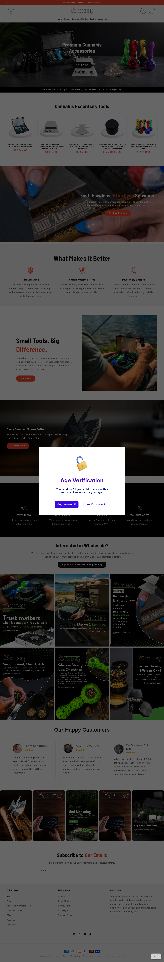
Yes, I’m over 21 (66, 504)
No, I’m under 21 (96, 504)
